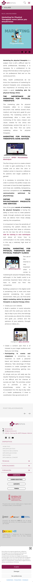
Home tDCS (6, 446)
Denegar (16, 571)
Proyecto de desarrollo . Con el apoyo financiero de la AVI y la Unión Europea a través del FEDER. (17, 522)
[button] (30, 548)
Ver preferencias (16, 576)
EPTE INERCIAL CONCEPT (10, 457)
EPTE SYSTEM (7, 455)
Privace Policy (17, 579)
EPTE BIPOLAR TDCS (9, 448)
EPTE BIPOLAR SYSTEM (10, 453)
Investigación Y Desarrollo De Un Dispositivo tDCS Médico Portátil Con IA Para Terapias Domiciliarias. (17, 536)
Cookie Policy (10, 579)
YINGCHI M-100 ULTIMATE (10, 451)
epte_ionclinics (24, 342)
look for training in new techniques (16, 234)
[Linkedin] (6, 437)
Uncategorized (11, 13)
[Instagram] (9, 437)
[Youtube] (12, 437)
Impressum (25, 579)
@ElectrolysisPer (15, 269)
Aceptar (16, 567)
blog (3, 13)
